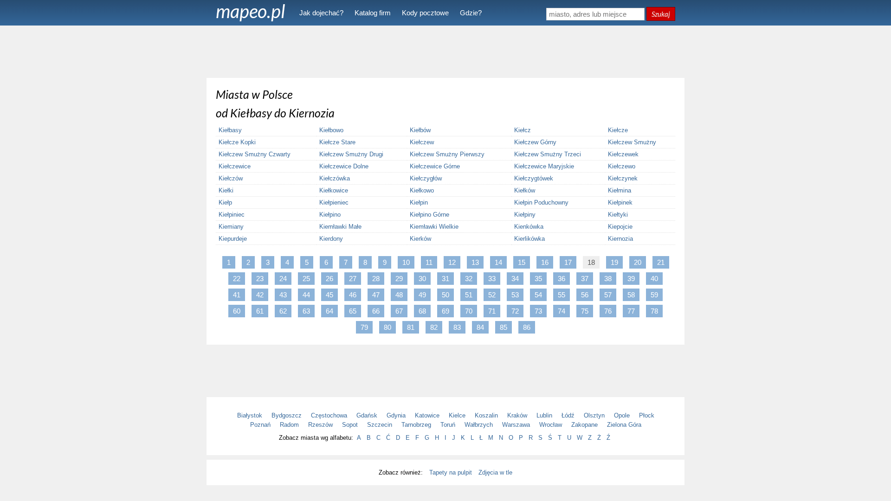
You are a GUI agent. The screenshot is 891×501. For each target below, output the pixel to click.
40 (654, 279)
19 (614, 262)
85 (503, 327)
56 (584, 295)
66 (376, 311)
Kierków (420, 238)
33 (492, 279)
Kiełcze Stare (337, 142)
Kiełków (524, 190)
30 (422, 279)
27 (352, 279)
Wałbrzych (479, 424)
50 (445, 295)
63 (306, 311)
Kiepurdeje (233, 238)
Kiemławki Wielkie (434, 226)
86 (526, 327)
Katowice (427, 415)
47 (376, 295)
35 (538, 279)
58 (631, 295)
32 (468, 279)
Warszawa (516, 424)
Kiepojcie (620, 226)
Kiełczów (231, 178)
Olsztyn (594, 415)
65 (352, 311)
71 (492, 311)
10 (406, 262)
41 (236, 295)
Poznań (260, 424)
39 (631, 279)
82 (434, 327)
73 (538, 311)
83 (457, 327)
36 (561, 279)
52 (492, 295)
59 (654, 295)
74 (561, 311)
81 (410, 327)
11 (429, 262)
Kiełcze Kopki (237, 142)
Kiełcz (522, 130)
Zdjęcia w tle (495, 472)
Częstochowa (329, 415)
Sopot (350, 424)
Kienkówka (528, 226)
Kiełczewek (623, 154)
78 (654, 311)
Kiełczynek (623, 178)
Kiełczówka (334, 178)
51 (468, 295)
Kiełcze (618, 130)
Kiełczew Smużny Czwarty (255, 154)
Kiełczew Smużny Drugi (351, 154)
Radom (289, 424)
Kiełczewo (621, 166)
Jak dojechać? (321, 13)
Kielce (457, 415)
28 (376, 279)
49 (422, 295)
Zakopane (584, 424)
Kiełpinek (620, 202)
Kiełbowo (331, 130)
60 (236, 311)
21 (661, 262)
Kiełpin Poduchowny (541, 202)
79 (364, 327)
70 (468, 311)
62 (283, 311)
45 (329, 295)
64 (329, 311)
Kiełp (225, 202)
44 (306, 295)
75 (584, 311)
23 (260, 279)
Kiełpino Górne (429, 214)
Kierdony (331, 238)
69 (445, 311)
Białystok (249, 415)
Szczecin (379, 424)
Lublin (544, 415)
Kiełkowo (422, 190)
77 (631, 311)
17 (568, 262)
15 (521, 262)
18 (591, 262)
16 (545, 262)
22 (236, 279)
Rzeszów (320, 424)
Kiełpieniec (334, 202)
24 (283, 279)
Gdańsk (366, 415)
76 (608, 311)
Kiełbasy (230, 130)
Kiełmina (619, 190)
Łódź (568, 415)
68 (422, 311)
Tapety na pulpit (450, 472)
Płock (646, 415)
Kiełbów (420, 130)
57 (608, 295)
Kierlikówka (529, 238)
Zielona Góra (624, 424)
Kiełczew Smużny (632, 142)
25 (306, 279)
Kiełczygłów (426, 178)
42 (260, 295)
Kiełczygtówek (533, 178)
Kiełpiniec (232, 214)
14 (498, 262)
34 (515, 279)
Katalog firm (373, 13)
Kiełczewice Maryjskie (544, 166)
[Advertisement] (445, 51)
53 (515, 295)
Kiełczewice (235, 166)
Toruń (447, 424)
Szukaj (661, 14)
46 (352, 295)
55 (561, 295)
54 (538, 295)
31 (445, 279)
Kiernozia (620, 238)
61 (260, 311)
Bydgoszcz (286, 415)
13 (475, 262)
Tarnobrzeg (416, 424)
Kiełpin (419, 202)
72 (515, 311)
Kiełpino (330, 214)
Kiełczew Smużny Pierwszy (447, 154)
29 (399, 279)
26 (329, 279)
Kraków (517, 415)
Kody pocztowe (425, 13)
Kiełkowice (333, 190)
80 (387, 327)
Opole (622, 415)
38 (608, 279)
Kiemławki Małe (340, 226)
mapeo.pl (250, 11)
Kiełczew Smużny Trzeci (547, 154)
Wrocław (550, 424)
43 (283, 295)
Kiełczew (422, 142)
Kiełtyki (618, 214)
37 (584, 279)
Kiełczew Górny (535, 142)
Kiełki (226, 190)
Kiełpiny (525, 214)
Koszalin (486, 415)
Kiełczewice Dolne (343, 166)
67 (399, 311)
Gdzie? (471, 13)
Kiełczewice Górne (435, 166)
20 (637, 262)
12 (452, 262)
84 (480, 327)
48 (399, 295)
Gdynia (396, 415)
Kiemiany (231, 226)
